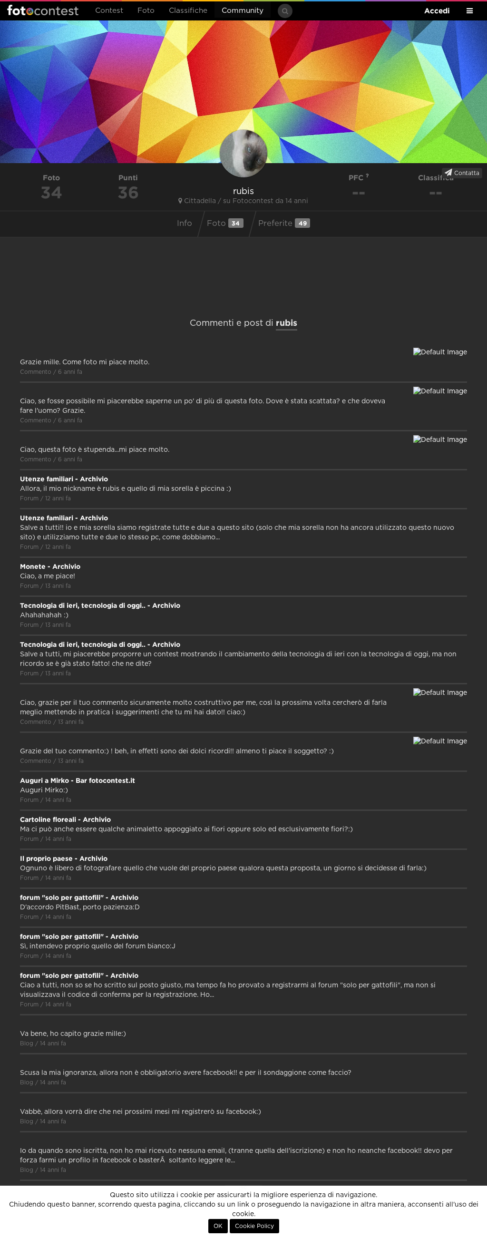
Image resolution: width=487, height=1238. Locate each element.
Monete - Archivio (50, 566)
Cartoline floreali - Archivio (65, 819)
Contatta (465, 173)
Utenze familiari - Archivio (64, 479)
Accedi (437, 11)
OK (218, 1226)
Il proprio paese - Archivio (63, 858)
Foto (146, 10)
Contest (109, 10)
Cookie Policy (254, 1226)
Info (184, 223)
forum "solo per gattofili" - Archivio (79, 897)
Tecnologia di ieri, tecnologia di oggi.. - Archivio (100, 605)
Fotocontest (42, 10)
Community (242, 10)
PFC (357, 178)
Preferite (282, 223)
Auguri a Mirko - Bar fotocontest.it (77, 780)
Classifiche (188, 10)
